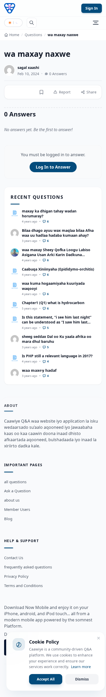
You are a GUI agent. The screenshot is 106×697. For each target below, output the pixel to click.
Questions (33, 34)
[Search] (32, 23)
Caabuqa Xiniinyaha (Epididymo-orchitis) (58, 269)
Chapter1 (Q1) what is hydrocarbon (53, 302)
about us (12, 500)
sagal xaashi (28, 67)
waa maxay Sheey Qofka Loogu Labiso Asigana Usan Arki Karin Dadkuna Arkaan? (56, 254)
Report (64, 92)
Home (14, 34)
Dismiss (82, 679)
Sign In (91, 8)
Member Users (17, 509)
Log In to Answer (53, 167)
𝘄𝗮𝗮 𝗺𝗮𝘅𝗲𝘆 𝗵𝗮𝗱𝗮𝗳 (39, 370)
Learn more (81, 666)
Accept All (46, 679)
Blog (8, 518)
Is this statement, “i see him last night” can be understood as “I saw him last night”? (56, 322)
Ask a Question (17, 490)
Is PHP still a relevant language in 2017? (57, 355)
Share (91, 92)
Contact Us (13, 557)
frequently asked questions (28, 566)
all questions (15, 481)
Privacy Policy (16, 576)
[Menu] (96, 23)
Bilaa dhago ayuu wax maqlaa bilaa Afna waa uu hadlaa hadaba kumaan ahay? (58, 233)
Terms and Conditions (23, 585)
